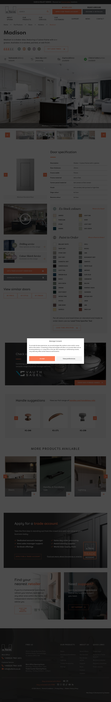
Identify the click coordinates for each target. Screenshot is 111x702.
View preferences (69, 358)
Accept (42, 358)
